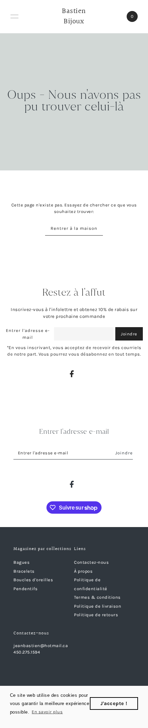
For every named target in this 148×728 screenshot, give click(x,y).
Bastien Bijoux (74, 16)
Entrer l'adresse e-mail (28, 334)
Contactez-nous (91, 562)
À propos (83, 571)
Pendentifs (25, 588)
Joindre (129, 333)
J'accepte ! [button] (114, 703)
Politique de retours (96, 614)
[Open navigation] (14, 16)
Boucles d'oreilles (33, 579)
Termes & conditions (97, 597)
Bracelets (24, 571)
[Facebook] (72, 373)
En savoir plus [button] (47, 711)
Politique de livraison (97, 606)
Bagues (21, 562)
